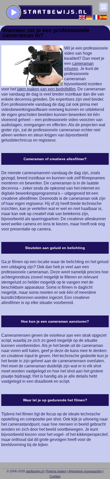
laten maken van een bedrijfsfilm (46, 89)
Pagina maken (56, 471)
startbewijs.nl (35, 471)
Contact (55, 476)
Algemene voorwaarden (85, 471)
